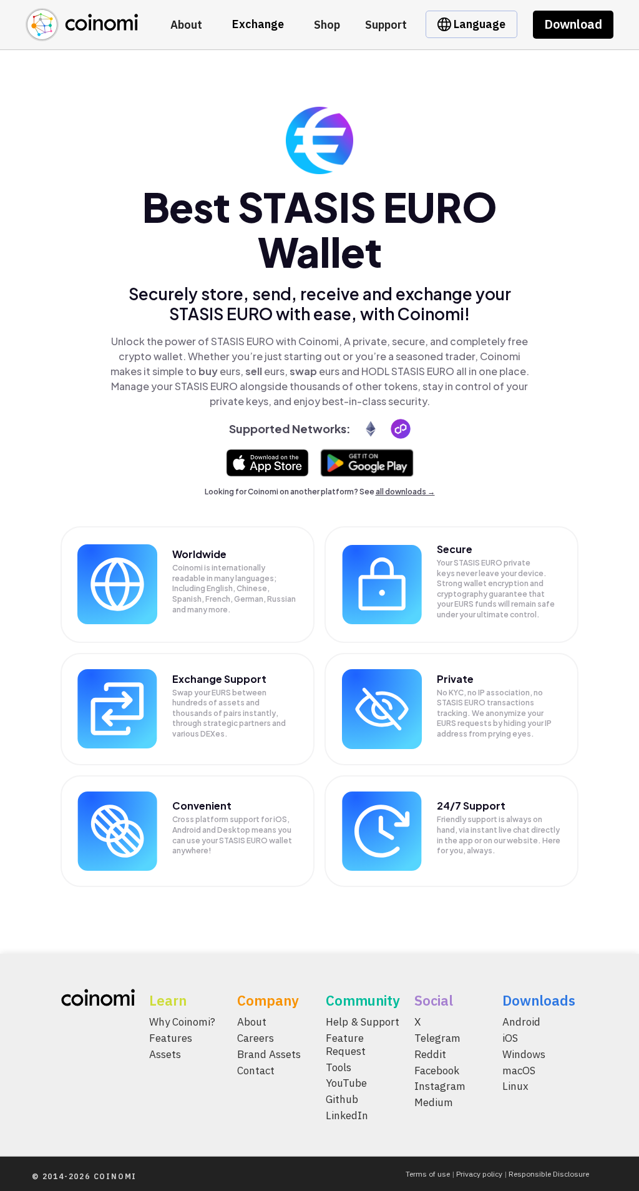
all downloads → (405, 491)
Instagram (440, 1086)
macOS (518, 1070)
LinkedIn (347, 1115)
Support (386, 24)
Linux (515, 1086)
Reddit (430, 1054)
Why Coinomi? (182, 1022)
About (186, 24)
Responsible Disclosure (549, 1174)
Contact (256, 1070)
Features (170, 1037)
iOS (510, 1037)
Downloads (538, 1000)
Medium (433, 1102)
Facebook (436, 1070)
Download (573, 24)
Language (478, 24)
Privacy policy (479, 1174)
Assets (165, 1054)
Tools (338, 1067)
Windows (523, 1054)
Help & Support (362, 1022)
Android (521, 1022)
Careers (255, 1037)
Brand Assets (269, 1054)
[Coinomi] (82, 34)
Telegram (437, 1037)
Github (342, 1099)
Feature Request (346, 1044)
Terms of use (428, 1174)
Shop (327, 24)
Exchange (258, 24)
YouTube (346, 1083)
